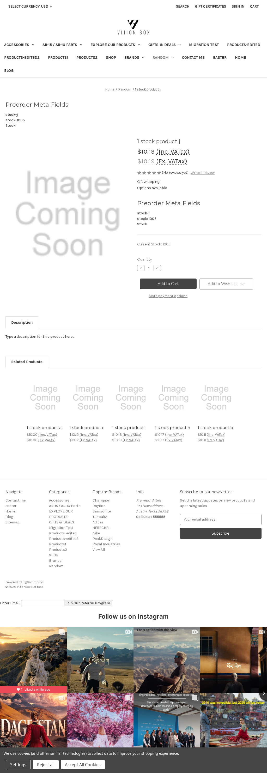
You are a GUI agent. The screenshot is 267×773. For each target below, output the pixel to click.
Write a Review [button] (203, 173)
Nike (96, 533)
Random (161, 57)
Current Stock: (153, 244)
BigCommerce (33, 582)
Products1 (58, 57)
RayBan (99, 506)
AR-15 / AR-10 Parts (60, 44)
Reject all (45, 765)
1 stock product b (215, 427)
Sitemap (12, 522)
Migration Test (204, 44)
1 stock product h (172, 427)
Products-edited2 (22, 57)
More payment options (168, 296)
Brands (131, 57)
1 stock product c (86, 427)
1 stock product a (44, 427)
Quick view (44, 393)
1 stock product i (128, 427)
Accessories (16, 44)
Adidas (98, 522)
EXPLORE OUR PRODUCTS (112, 44)
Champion (101, 500)
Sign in (238, 6)
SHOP (111, 57)
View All (99, 549)
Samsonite (102, 511)
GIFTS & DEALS (162, 44)
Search (182, 6)
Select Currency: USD (28, 6)
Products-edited (243, 44)
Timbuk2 (100, 517)
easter (220, 57)
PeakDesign (103, 538)
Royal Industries (106, 544)
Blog (9, 70)
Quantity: (145, 259)
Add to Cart (45, 402)
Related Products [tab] (27, 361)
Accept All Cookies (83, 765)
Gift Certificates (210, 6)
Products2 (87, 57)
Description (22, 322)
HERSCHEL (101, 528)
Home (240, 57)
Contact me (193, 57)
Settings (18, 765)
